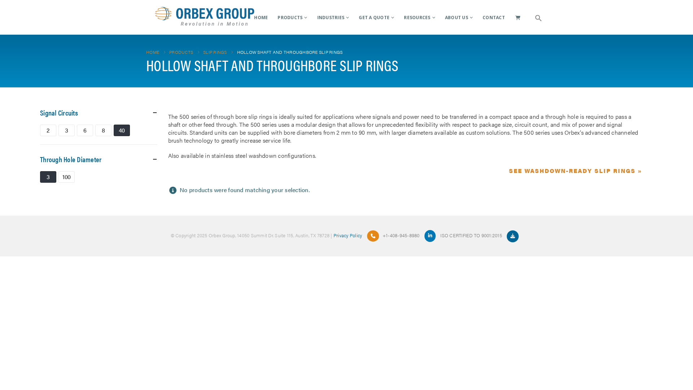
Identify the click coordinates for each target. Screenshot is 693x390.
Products (290, 17)
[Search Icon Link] (538, 17)
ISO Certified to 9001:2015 (471, 235)
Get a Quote (374, 17)
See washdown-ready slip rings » (575, 170)
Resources (417, 17)
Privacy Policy (348, 235)
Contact (494, 17)
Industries (331, 17)
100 (66, 177)
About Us (456, 17)
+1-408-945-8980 (401, 235)
